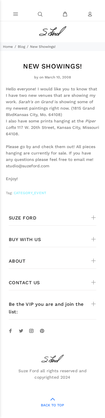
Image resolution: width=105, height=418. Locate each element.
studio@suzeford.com (27, 166)
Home (8, 47)
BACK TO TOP (52, 405)
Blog (21, 47)
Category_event (30, 193)
